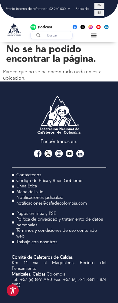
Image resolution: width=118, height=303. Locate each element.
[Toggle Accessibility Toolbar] (12, 290)
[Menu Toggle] (94, 35)
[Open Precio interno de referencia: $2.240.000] (68, 9)
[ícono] (82, 27)
